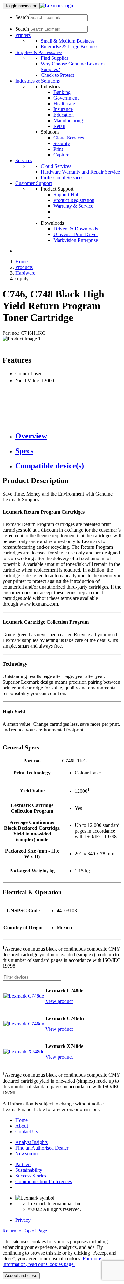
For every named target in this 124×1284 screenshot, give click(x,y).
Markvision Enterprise (75, 240)
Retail (59, 126)
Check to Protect (57, 75)
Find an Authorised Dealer (41, 1148)
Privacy (23, 1220)
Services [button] (23, 160)
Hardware (25, 273)
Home (21, 261)
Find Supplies (54, 58)
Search (22, 17)
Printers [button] (23, 35)
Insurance (63, 109)
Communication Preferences (43, 1181)
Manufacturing (68, 120)
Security (61, 143)
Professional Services (62, 177)
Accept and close (21, 1275)
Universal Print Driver (75, 234)
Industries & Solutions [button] (37, 80)
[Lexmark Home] (56, 5)
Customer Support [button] (33, 183)
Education (63, 115)
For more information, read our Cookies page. (52, 1261)
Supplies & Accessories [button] (38, 52)
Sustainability (28, 1170)
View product (59, 1001)
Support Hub (66, 194)
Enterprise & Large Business (69, 46)
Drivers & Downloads (75, 228)
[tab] (68, 436)
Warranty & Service (73, 206)
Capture (61, 154)
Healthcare (64, 103)
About (21, 1125)
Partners (23, 1164)
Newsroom (26, 1153)
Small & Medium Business (67, 41)
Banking (62, 92)
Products (24, 267)
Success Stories (30, 1175)
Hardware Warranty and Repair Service (80, 171)
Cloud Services (68, 137)
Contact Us (26, 1131)
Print (58, 149)
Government (66, 98)
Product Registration (73, 200)
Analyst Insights (31, 1142)
